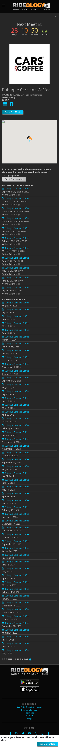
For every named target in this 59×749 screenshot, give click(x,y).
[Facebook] (12, 105)
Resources (29, 713)
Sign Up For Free (47, 744)
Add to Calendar (10, 194)
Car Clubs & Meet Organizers (29, 707)
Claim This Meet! (12, 112)
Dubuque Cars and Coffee (16, 188)
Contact (29, 716)
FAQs (29, 719)
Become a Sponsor (29, 710)
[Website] (5, 105)
